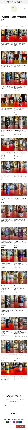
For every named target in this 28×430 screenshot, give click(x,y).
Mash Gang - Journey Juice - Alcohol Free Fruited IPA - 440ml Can (20, 87)
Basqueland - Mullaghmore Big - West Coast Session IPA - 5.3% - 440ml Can (7, 287)
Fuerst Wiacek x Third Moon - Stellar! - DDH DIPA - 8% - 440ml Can (7, 198)
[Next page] (17, 388)
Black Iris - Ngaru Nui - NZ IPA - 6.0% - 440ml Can (7, 131)
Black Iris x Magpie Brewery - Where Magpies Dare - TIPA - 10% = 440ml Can (7, 310)
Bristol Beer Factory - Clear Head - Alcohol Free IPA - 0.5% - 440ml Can (7, 378)
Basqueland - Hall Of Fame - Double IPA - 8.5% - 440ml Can (20, 176)
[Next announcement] (25, 1)
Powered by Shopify (14, 424)
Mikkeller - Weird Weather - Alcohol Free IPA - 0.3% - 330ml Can (7, 154)
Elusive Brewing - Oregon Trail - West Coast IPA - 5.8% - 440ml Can (7, 87)
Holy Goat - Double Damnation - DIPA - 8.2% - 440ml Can (7, 332)
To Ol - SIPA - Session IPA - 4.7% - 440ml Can (7, 109)
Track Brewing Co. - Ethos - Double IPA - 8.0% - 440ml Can (20, 356)
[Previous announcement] (2, 1)
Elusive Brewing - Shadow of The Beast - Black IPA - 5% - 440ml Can (7, 356)
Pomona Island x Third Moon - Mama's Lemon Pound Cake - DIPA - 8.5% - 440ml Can (20, 287)
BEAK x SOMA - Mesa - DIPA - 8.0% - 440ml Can (7, 175)
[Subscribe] (23, 405)
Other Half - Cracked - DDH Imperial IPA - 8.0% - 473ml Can (20, 242)
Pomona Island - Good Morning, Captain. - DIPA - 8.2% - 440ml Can (7, 220)
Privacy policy (10, 427)
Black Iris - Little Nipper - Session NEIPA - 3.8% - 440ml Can (19, 44)
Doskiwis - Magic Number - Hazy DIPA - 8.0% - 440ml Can (20, 220)
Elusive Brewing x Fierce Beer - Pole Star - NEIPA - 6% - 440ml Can (20, 265)
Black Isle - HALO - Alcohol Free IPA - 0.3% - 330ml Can (20, 377)
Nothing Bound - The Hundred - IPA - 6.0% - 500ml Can (20, 132)
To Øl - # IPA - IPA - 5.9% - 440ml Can (19, 66)
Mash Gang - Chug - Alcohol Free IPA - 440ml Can (7, 66)
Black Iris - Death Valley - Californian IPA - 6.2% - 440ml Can (19, 109)
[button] (2, 8)
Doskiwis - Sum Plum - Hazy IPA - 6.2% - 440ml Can (20, 310)
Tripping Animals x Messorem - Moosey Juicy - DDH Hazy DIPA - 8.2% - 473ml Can (20, 333)
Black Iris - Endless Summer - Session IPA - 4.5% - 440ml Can (7, 44)
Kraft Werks (9, 424)
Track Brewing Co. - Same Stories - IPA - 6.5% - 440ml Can (20, 154)
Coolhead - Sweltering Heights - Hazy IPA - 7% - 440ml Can (6, 265)
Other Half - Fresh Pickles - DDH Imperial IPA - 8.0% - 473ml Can (7, 242)
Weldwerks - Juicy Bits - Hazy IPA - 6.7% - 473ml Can (20, 197)
